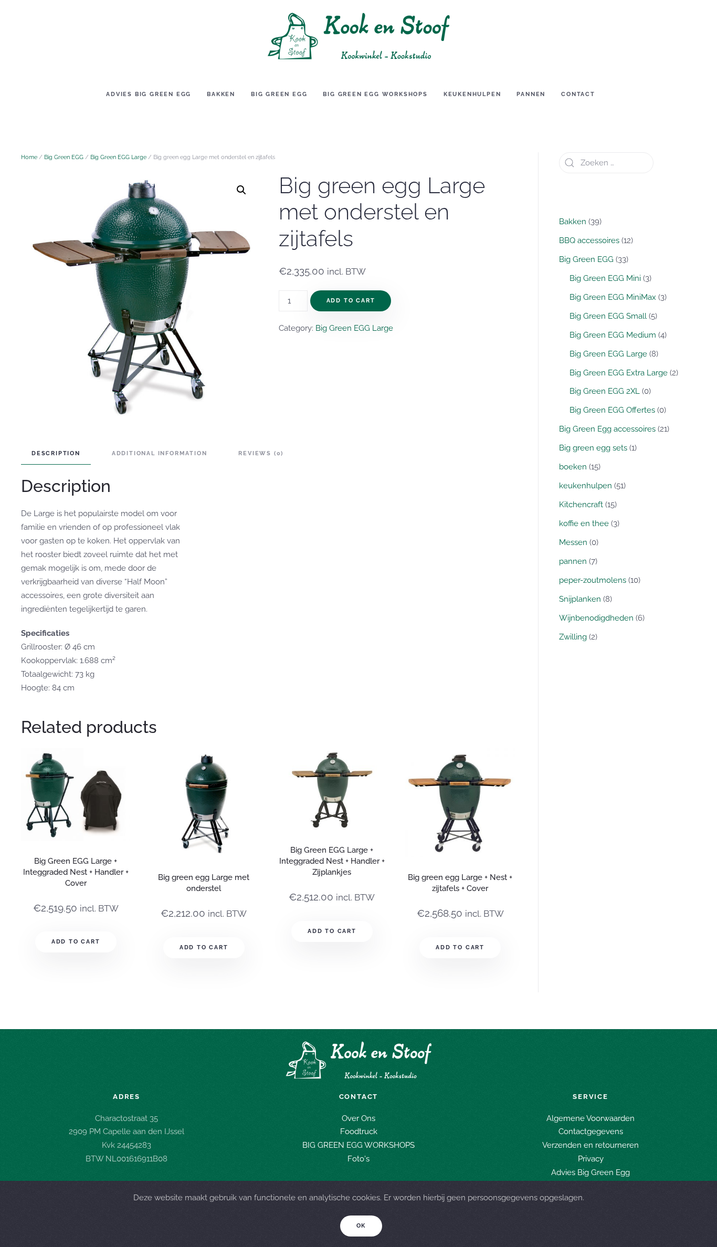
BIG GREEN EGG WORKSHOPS (358, 1145)
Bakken (221, 94)
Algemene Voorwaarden (590, 1118)
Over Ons (358, 1118)
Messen (573, 542)
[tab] (50, 454)
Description (55, 453)
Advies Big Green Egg (148, 94)
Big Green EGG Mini (605, 278)
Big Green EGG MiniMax (613, 297)
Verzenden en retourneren (590, 1145)
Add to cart (350, 300)
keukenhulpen (585, 485)
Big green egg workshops (375, 94)
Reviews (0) (260, 453)
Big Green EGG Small (608, 316)
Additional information (159, 453)
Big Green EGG (279, 94)
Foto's (358, 1159)
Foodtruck (358, 1132)
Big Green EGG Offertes (612, 410)
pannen (573, 561)
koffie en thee (584, 523)
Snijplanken (580, 599)
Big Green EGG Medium (613, 335)
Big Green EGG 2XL (605, 391)
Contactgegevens (590, 1132)
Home (29, 157)
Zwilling (573, 637)
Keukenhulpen (472, 94)
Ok (361, 1225)
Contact (578, 94)
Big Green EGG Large (118, 157)
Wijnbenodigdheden (596, 618)
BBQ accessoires (589, 240)
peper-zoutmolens (592, 580)
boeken (573, 466)
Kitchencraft (581, 504)
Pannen (530, 94)
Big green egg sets (593, 448)
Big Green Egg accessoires (607, 429)
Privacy (591, 1159)
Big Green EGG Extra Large (619, 373)
